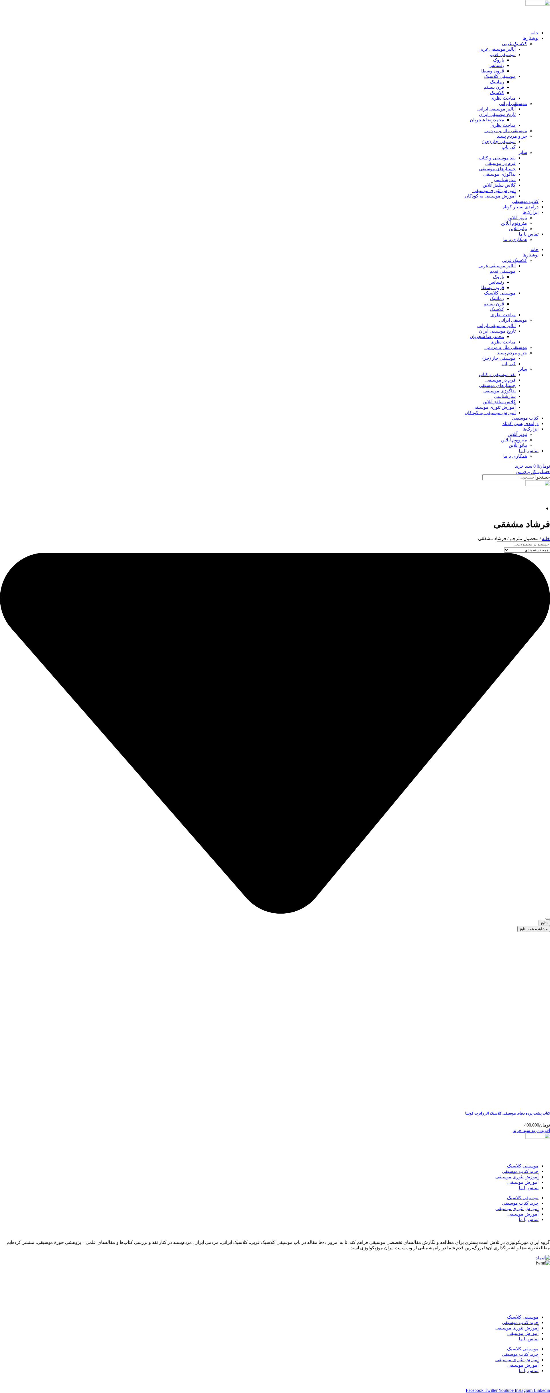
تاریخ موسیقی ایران (497, 114)
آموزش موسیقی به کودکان (490, 195)
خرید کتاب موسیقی (520, 1171)
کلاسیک (497, 92)
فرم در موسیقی (500, 163)
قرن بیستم (494, 87)
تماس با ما (529, 234)
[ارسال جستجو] (547, 919)
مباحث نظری (503, 98)
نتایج (544, 923)
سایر (522, 152)
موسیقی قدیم (503, 54)
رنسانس (496, 65)
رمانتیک (497, 81)
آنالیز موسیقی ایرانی (496, 108)
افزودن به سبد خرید (531, 1130)
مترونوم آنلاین (514, 223)
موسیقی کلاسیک (500, 76)
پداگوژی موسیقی (499, 174)
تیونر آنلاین (517, 217)
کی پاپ (509, 147)
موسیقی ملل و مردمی (505, 130)
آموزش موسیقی (523, 1182)
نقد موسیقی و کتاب (497, 157)
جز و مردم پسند (512, 136)
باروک (498, 60)
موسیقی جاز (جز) (499, 141)
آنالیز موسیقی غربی (497, 49)
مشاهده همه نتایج (534, 929)
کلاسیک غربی (514, 43)
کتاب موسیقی (525, 201)
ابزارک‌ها (530, 212)
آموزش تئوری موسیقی (494, 190)
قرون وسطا (492, 70)
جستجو (543, 477)
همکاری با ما (515, 239)
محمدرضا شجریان (487, 119)
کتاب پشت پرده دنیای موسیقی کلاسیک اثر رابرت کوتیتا (507, 1113)
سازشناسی (505, 179)
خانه (535, 32)
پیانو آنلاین (518, 228)
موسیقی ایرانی (513, 103)
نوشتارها (530, 38)
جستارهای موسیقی (497, 168)
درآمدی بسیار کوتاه (520, 206)
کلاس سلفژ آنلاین (499, 185)
